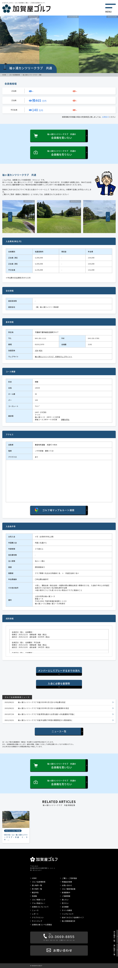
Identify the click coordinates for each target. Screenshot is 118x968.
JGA (36, 350)
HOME (4, 75)
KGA (40, 350)
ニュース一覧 (59, 731)
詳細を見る (65, 419)
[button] (108, 216)
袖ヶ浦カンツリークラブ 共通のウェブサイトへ (53, 356)
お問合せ (105, 117)
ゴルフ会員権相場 (14, 75)
